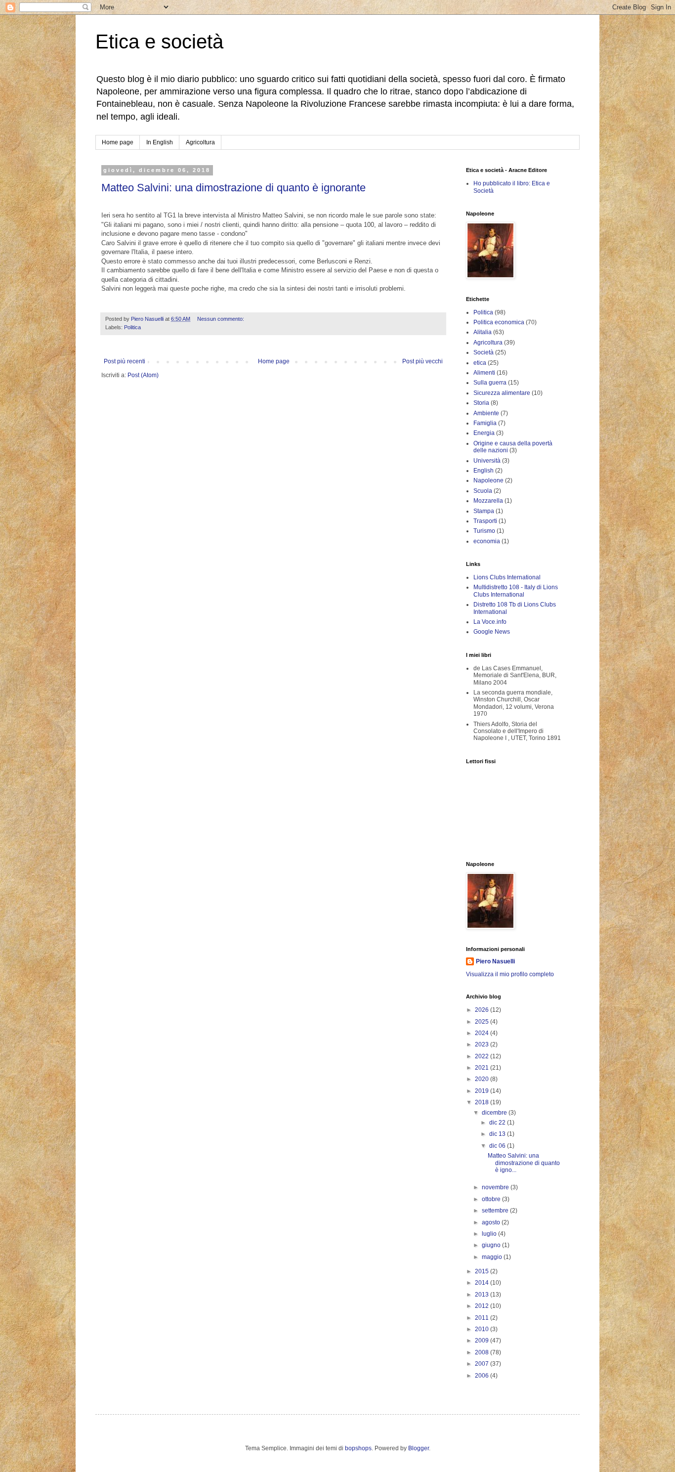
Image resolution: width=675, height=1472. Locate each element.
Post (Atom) (143, 375)
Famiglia (485, 423)
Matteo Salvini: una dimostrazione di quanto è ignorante (233, 187)
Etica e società (159, 41)
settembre (496, 1210)
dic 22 (498, 1122)
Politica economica (498, 322)
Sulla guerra (489, 382)
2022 (482, 1056)
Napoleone (488, 480)
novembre (496, 1187)
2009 (482, 1340)
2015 (482, 1271)
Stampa (483, 511)
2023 (482, 1044)
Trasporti (485, 521)
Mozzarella (488, 500)
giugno (492, 1245)
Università (487, 460)
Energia (484, 433)
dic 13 (498, 1133)
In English (159, 142)
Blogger (418, 1448)
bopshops (358, 1448)
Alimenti (484, 372)
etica (479, 362)
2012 (482, 1305)
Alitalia (482, 332)
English (483, 470)
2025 (482, 1021)
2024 (482, 1033)
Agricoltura (200, 142)
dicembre (495, 1112)
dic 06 (498, 1145)
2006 (482, 1375)
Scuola (482, 490)
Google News (491, 631)
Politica (132, 327)
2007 (482, 1363)
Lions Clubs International (507, 577)
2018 (482, 1102)
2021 (482, 1067)
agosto (492, 1222)
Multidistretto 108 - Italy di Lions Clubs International (515, 591)
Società (483, 352)
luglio (490, 1233)
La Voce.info (489, 621)
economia (486, 541)
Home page (117, 142)
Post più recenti (124, 361)
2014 (482, 1282)
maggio (493, 1257)
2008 (482, 1352)
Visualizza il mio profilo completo (510, 974)
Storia (481, 402)
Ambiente (486, 413)
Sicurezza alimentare (501, 393)
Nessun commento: (221, 319)
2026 (482, 1009)
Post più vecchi (422, 361)
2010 (482, 1329)
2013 (482, 1294)
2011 (482, 1317)
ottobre (492, 1199)
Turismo (484, 530)
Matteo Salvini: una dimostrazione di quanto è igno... (524, 1162)
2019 (482, 1090)
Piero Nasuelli (495, 961)
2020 (482, 1079)
